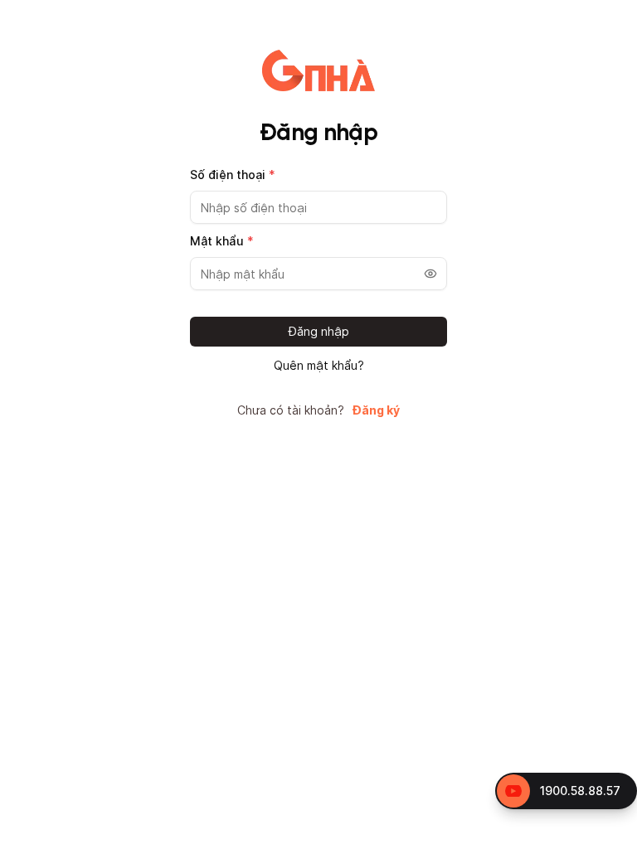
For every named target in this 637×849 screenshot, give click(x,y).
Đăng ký (376, 410)
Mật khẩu (222, 241)
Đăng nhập (319, 331)
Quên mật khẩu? (319, 365)
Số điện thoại (232, 174)
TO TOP (608, 837)
